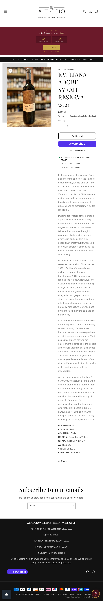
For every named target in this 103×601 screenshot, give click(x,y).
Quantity (61, 121)
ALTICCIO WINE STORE (32, 594)
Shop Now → (51, 47)
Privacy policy (62, 594)
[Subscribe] (73, 506)
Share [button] (64, 461)
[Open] (6, 594)
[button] (6, 11)
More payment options (77, 150)
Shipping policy (90, 594)
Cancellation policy (89, 597)
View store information (71, 168)
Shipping (73, 116)
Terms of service (76, 594)
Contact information (72, 597)
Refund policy (49, 594)
